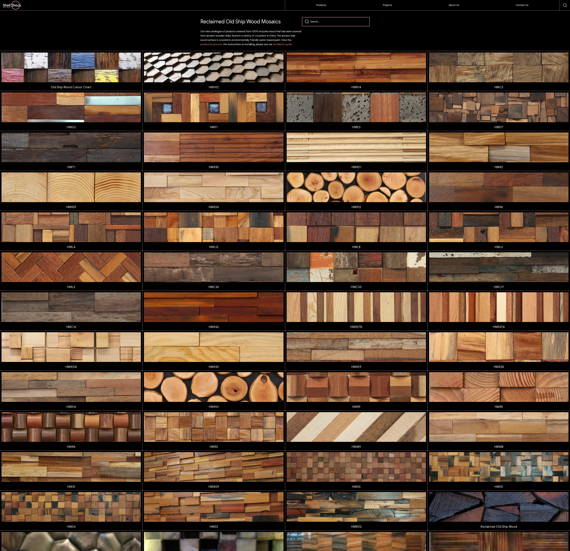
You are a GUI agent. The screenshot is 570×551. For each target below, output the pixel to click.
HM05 (498, 487)
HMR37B (356, 327)
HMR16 (71, 407)
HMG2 (71, 127)
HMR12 (356, 207)
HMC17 (499, 287)
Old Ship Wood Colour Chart (71, 87)
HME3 (356, 127)
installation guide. (283, 44)
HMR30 (214, 367)
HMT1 (71, 167)
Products (321, 5)
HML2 (71, 287)
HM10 (71, 487)
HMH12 (214, 87)
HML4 (71, 247)
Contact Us (522, 5)
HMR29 (356, 367)
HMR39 (71, 207)
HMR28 (499, 367)
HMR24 (214, 207)
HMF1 (214, 127)
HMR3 (214, 447)
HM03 (213, 527)
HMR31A (71, 367)
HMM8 (499, 447)
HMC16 (71, 327)
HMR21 (356, 167)
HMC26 (213, 287)
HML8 (356, 247)
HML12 (213, 247)
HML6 (499, 247)
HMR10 (214, 407)
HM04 (71, 527)
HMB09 (213, 487)
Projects (387, 5)
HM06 (356, 487)
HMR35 (214, 167)
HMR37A (499, 327)
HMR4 (71, 447)
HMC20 (356, 287)
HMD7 (498, 127)
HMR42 (214, 327)
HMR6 (499, 207)
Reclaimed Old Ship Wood (498, 527)
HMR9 (356, 407)
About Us (454, 5)
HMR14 (356, 87)
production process (211, 44)
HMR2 (499, 167)
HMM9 (356, 447)
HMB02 (356, 527)
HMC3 (498, 87)
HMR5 (499, 407)
